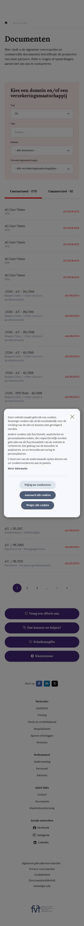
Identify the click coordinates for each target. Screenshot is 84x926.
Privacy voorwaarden (42, 869)
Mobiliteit (42, 708)
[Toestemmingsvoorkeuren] (15, 918)
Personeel (42, 768)
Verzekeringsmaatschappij (24, 160)
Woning (42, 715)
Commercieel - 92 (60, 191)
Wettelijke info (42, 886)
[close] (72, 417)
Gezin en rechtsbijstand (42, 722)
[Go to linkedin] (48, 683)
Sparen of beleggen (42, 735)
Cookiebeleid (42, 874)
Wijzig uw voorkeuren (37, 485)
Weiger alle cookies (37, 505)
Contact (42, 794)
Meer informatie (18, 468)
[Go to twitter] (55, 683)
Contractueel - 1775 (23, 191)
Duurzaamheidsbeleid (42, 880)
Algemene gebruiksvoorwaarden (41, 863)
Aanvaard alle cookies (38, 495)
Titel (13, 123)
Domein (14, 142)
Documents (42, 801)
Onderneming (42, 761)
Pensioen (42, 742)
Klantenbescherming (42, 808)
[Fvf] (42, 910)
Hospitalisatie (42, 728)
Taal (13, 105)
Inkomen (42, 775)
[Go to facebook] (40, 683)
